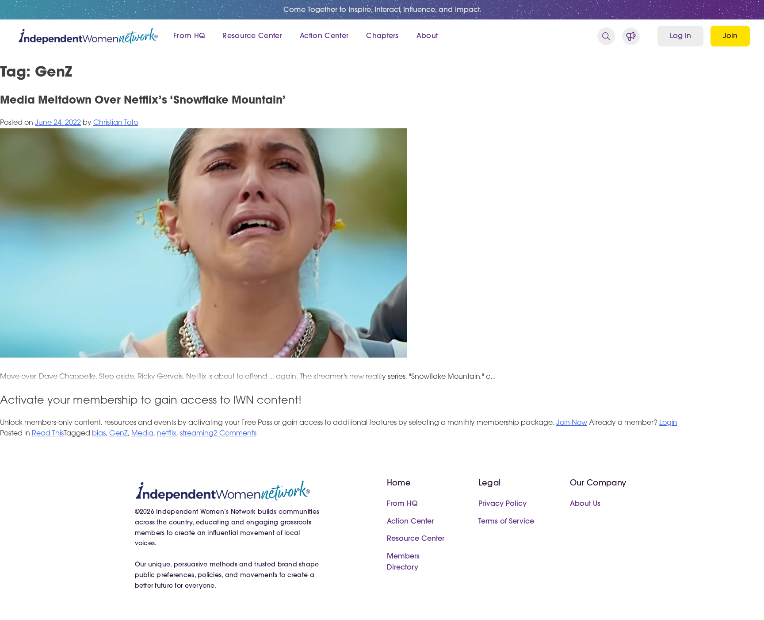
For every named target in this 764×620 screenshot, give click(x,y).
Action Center (324, 36)
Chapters (382, 36)
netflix (166, 433)
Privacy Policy (502, 504)
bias (99, 433)
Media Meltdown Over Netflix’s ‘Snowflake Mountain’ (143, 101)
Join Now (571, 423)
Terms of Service (506, 521)
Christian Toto (115, 123)
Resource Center (252, 36)
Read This (48, 433)
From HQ (189, 36)
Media (142, 433)
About (427, 36)
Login (668, 423)
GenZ (118, 433)
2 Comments (235, 433)
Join (730, 36)
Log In (680, 36)
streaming (197, 433)
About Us (585, 504)
